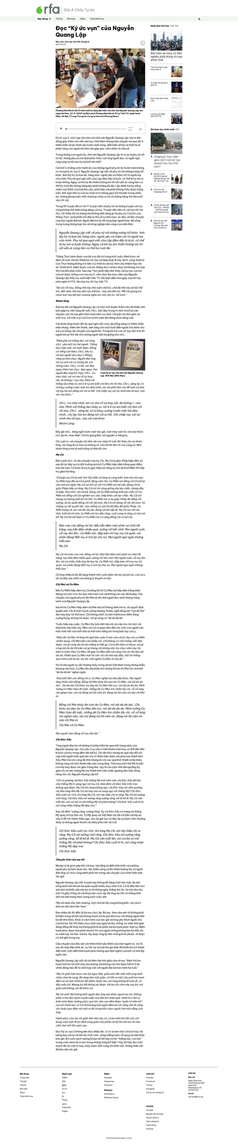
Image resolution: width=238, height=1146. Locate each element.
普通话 (64, 1077)
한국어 (64, 1089)
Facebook (150, 1081)
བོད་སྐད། (64, 1100)
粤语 (64, 1081)
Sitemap (149, 1129)
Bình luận (71, 19)
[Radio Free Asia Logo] (65, 8)
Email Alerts (109, 1094)
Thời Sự (59, 19)
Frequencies (109, 1081)
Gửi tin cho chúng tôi (155, 1092)
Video (82, 19)
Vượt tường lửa (152, 1121)
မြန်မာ (64, 1085)
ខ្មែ (63, 1096)
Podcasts (108, 1085)
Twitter (149, 1085)
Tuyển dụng (151, 1125)
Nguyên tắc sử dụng (154, 1114)
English (65, 1111)
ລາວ (63, 1092)
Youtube (149, 1077)
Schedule (108, 1077)
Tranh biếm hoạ (97, 19)
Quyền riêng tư (152, 1117)
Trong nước (24, 1077)
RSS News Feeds (111, 1097)
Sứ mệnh (149, 1110)
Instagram (150, 1089)
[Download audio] (140, 128)
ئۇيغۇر (64, 1104)
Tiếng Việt (66, 1107)
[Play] (62, 129)
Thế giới (23, 1081)
